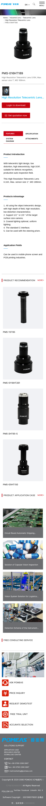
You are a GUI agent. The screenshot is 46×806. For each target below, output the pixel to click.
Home (5, 18)
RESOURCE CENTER (12, 752)
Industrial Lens (15, 18)
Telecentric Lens (29, 18)
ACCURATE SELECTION (21, 724)
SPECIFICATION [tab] (31, 134)
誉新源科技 (30, 803)
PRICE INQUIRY (17, 693)
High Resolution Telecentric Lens (17, 20)
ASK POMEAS (16, 682)
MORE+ (41, 280)
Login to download (16, 105)
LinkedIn (33, 790)
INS (39, 790)
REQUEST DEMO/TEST (20, 703)
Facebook (25, 790)
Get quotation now (17, 115)
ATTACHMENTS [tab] (31, 139)
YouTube (17, 790)
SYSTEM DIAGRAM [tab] (10, 140)
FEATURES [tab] (10, 134)
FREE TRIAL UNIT (18, 714)
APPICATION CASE (11, 750)
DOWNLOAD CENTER (12, 755)
